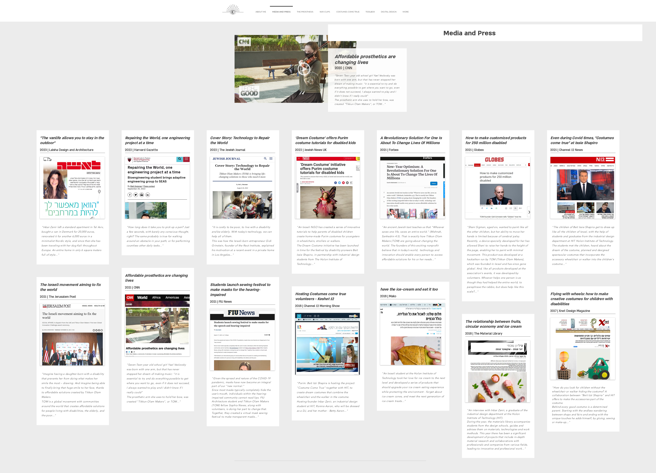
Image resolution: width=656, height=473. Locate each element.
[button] (305, 10)
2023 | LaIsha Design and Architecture (66, 150)
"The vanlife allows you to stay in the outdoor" (72, 140)
